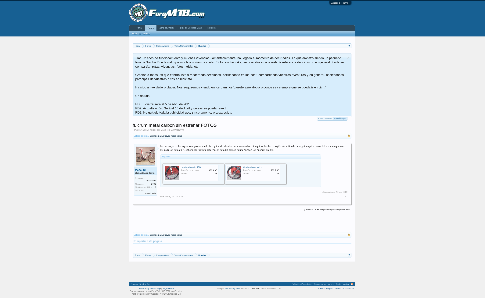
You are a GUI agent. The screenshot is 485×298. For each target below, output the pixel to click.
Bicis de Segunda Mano (191, 28)
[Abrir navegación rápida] (349, 46)
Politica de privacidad (344, 288)
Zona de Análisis (167, 28)
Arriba (346, 284)
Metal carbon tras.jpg (252, 167)
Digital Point (168, 288)
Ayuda (331, 284)
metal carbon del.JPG (191, 167)
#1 (346, 196)
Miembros (212, 28)
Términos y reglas (324, 288)
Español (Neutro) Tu (140, 284)
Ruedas (145, 130)
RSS (352, 284)
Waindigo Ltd (175, 294)
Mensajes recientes (141, 34)
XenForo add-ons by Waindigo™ (147, 294)
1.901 (153, 184)
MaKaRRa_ (166, 130)
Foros (151, 28)
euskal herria (150, 193)
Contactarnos (320, 284)
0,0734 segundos (233, 288)
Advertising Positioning (149, 288)
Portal (139, 28)
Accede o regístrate (340, 3)
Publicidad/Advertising (302, 284)
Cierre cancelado (325, 119)
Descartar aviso (348, 57)
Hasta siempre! (340, 119)
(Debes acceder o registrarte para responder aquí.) (327, 209)
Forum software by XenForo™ (156, 291)
